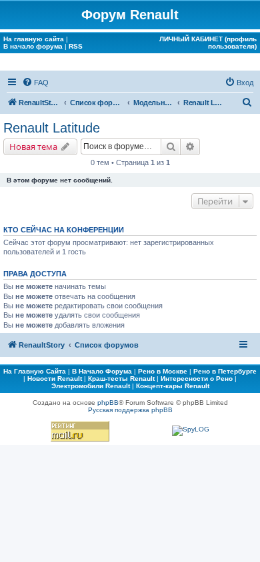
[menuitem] (35, 83)
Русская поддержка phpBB (130, 410)
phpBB (108, 402)
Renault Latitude (51, 128)
